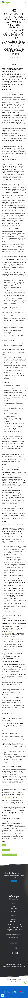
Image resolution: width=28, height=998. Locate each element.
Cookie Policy (14, 911)
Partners (14, 903)
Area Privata (14, 908)
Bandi (14, 10)
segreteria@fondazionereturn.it (14, 934)
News (14, 905)
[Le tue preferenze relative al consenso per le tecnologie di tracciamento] (2, 995)
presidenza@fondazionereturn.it (14, 936)
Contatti (14, 906)
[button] (25, 2)
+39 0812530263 (15, 937)
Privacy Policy (14, 910)
